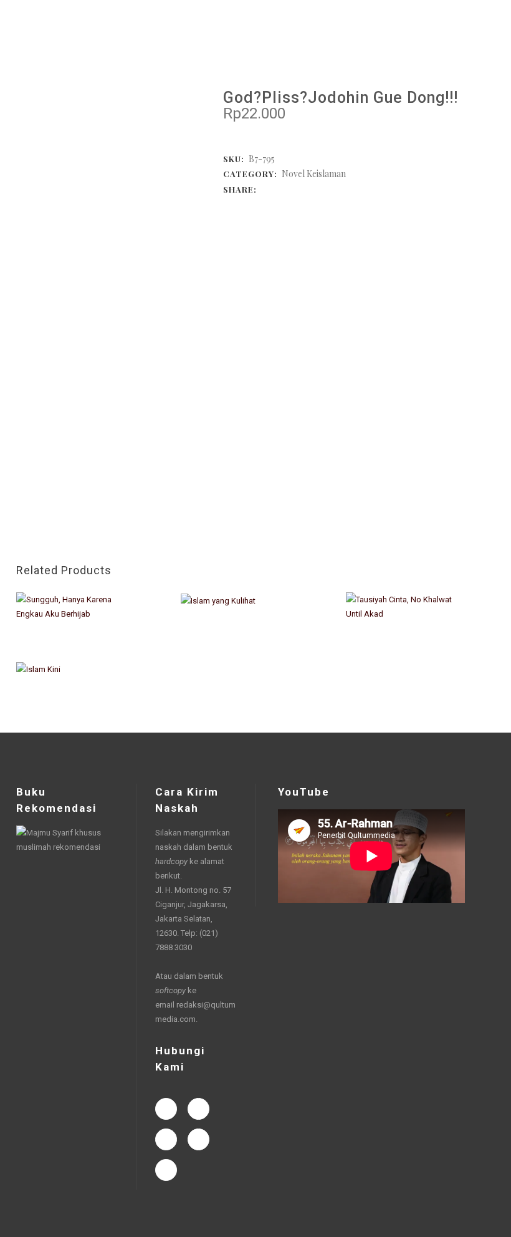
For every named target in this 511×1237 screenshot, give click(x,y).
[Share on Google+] (290, 188)
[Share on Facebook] (265, 188)
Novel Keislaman (314, 174)
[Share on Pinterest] (328, 188)
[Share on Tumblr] (315, 188)
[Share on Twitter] (278, 188)
